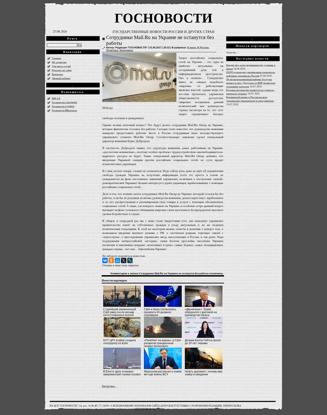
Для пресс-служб (61, 66)
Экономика (126, 50)
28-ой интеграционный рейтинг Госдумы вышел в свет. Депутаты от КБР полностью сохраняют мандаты (250, 83)
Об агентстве (59, 62)
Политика (112, 50)
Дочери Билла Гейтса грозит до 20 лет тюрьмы (203, 342)
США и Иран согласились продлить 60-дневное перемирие (160, 312)
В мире (191, 47)
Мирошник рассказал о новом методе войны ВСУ (163, 373)
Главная (56, 58)
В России (203, 47)
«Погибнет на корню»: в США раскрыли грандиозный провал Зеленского (162, 343)
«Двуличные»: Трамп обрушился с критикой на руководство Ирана (201, 312)
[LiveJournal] (130, 260)
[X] (123, 260)
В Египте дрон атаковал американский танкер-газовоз (122, 373)
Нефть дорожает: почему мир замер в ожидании (203, 373)
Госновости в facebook (64, 102)
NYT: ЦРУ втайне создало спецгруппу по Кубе (119, 342)
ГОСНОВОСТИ (163, 17)
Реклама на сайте (62, 70)
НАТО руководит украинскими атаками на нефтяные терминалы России (250, 74)
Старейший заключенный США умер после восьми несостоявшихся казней (119, 312)
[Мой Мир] (117, 260)
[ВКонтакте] (105, 260)
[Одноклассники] (111, 260)
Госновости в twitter (63, 106)
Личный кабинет (61, 78)
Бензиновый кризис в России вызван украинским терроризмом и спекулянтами (250, 99)
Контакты (57, 74)
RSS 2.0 (56, 98)
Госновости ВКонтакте (64, 110)
